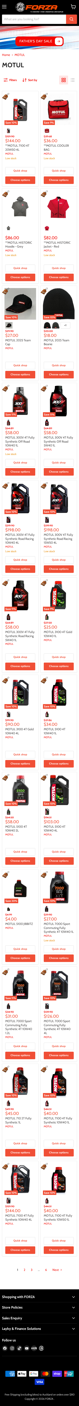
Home (6, 55)
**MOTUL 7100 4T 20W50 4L (17, 148)
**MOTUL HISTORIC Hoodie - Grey (18, 245)
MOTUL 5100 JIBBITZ (19, 924)
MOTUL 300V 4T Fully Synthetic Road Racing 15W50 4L (58, 538)
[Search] (71, 19)
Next (55, 1270)
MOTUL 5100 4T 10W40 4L (54, 829)
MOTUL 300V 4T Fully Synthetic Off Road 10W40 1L (20, 441)
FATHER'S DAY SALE (35, 41)
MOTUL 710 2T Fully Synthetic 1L (18, 1120)
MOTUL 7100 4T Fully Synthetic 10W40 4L (19, 1217)
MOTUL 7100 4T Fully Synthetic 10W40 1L (58, 1120)
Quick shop (20, 171)
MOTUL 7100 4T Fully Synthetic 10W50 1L (58, 1217)
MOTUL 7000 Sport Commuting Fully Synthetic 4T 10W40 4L (57, 1027)
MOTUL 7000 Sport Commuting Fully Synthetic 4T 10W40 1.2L (18, 1027)
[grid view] (63, 80)
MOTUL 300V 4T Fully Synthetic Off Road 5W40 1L (58, 441)
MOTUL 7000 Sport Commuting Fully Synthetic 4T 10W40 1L (59, 928)
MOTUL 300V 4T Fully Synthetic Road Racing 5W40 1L (20, 636)
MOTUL (9, 153)
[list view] (72, 80)
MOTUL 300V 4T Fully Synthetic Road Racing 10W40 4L (20, 538)
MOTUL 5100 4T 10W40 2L (16, 829)
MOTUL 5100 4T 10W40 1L (54, 731)
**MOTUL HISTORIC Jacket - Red (57, 245)
